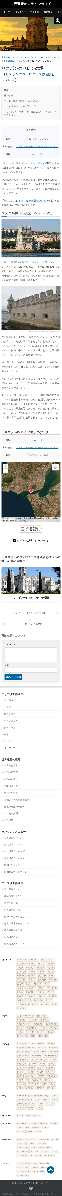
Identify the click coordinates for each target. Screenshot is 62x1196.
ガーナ (36, 1052)
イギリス (50, 964)
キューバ (55, 1139)
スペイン (32, 980)
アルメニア (31, 964)
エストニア (40, 968)
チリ (27, 1127)
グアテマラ (20, 1143)
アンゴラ (32, 1044)
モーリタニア (33, 1084)
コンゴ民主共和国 (50, 1056)
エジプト (50, 1044)
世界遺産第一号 (12, 909)
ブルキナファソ (22, 1076)
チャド (40, 1068)
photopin (51, 331)
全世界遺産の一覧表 (14, 806)
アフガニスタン (22, 1096)
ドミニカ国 (34, 1151)
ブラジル (46, 1127)
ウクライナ (30, 968)
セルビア (20, 984)
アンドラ (41, 964)
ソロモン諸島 (44, 1163)
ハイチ (54, 1151)
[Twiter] (31, 1188)
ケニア (19, 1056)
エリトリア (31, 1048)
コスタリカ (31, 1143)
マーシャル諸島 (39, 1171)
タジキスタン (38, 1024)
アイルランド (33, 960)
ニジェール (49, 1072)
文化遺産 (34, 12)
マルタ (19, 1000)
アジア (7, 707)
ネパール (20, 1028)
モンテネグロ (38, 1000)
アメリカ (20, 1115)
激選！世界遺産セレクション (19, 923)
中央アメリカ (11, 720)
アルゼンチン (21, 1123)
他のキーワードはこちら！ (17, 916)
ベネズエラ (20, 1131)
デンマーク (37, 984)
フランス (20, 992)
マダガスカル (51, 1076)
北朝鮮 (33, 1036)
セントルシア (47, 1147)
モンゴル (50, 1032)
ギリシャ (50, 972)
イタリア (20, 968)
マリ (27, 1080)
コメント (10, 644)
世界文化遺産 (11, 765)
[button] (31, 490)
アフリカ (8, 741)
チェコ (28, 984)
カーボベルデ (53, 1048)
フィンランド (51, 988)
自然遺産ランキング (14, 851)
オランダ (50, 968)
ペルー (30, 1131)
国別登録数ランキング (15, 872)
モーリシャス (21, 1084)
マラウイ (20, 1080)
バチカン (41, 988)
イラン (37, 1100)
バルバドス (20, 1155)
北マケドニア (21, 1008)
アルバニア (20, 964)
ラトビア (49, 1000)
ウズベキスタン (42, 1016)
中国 (26, 1036)
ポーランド (52, 996)
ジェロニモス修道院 (39, 163)
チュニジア (49, 1068)
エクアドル (43, 1123)
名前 (7, 665)
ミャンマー (40, 1032)
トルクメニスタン (52, 1024)
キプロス (32, 972)
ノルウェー (20, 988)
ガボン (19, 1052)
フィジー (28, 1171)
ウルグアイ (33, 1123)
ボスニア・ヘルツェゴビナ (26, 996)
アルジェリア (21, 1044)
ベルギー (50, 992)
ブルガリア (30, 992)
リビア (43, 1084)
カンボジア (33, 1020)
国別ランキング (12, 865)
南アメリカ (9, 727)
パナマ (30, 1155)
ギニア (43, 1052)
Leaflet (7, 518)
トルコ (40, 1104)
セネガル (52, 1064)
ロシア (54, 1004)
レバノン (40, 1108)
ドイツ (46, 984)
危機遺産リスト (12, 786)
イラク (30, 1100)
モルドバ (28, 1000)
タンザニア (31, 1068)
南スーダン (51, 1088)
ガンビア (28, 1052)
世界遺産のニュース (14, 944)
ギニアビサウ (53, 1052)
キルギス (41, 972)
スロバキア (42, 980)
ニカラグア (45, 1151)
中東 (6, 734)
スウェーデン (21, 980)
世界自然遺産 (11, 772)
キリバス (34, 1163)
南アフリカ (40, 1088)
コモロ (27, 1056)
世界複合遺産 (11, 779)
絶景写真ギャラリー (14, 930)
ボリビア (38, 1131)
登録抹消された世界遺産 (16, 799)
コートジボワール (23, 1060)
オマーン (46, 1100)
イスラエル (20, 1100)
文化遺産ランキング (14, 844)
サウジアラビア (22, 1104)
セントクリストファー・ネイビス (28, 1147)
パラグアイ (36, 1127)
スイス (51, 976)
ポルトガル (37, 154)
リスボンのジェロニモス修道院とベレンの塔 (37, 146)
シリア (33, 1104)
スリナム (20, 1127)
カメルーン (42, 1048)
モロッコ (47, 1080)
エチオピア (20, 1048)
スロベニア (52, 980)
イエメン (55, 1096)
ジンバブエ (33, 1064)
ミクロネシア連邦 (23, 1175)
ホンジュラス (48, 1155)
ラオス (19, 1036)
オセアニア (9, 748)
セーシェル (20, 1068)
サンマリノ (31, 976)
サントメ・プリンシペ (39, 1060)
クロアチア (20, 976)
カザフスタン (21, 1020)
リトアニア (20, 1004)
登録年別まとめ (12, 889)
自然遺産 (48, 12)
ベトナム (20, 1032)
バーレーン (49, 1104)
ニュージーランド (23, 1167)
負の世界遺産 (11, 793)
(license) (57, 331)
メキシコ (37, 1115)
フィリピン (54, 1028)
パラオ (19, 1171)
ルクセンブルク (33, 1004)
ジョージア (42, 976)
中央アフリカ (29, 1088)
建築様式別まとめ (13, 896)
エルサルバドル (43, 1139)
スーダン (43, 1064)
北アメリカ (9, 714)
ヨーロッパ (9, 700)
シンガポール (44, 1020)
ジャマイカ (42, 1143)
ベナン (33, 1076)
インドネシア (29, 1016)
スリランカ (20, 1024)
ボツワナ (41, 1076)
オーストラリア (22, 1163)
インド (19, 1016)
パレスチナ (20, 1108)
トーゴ (19, 1072)
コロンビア (54, 1123)
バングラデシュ (31, 1028)
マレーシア (30, 1032)
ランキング (20, 12)
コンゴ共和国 (36, 1056)
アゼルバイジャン (47, 960)
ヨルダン (31, 1108)
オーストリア (21, 972)
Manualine (41, 331)
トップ (7, 12)
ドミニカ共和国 (22, 1151)
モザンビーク (36, 1080)
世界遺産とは (11, 820)
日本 (39, 1036)
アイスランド (21, 960)
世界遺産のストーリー (15, 937)
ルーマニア (45, 1004)
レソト (19, 1088)
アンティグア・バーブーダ (26, 1139)
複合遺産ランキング (14, 858)
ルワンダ (52, 1084)
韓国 (46, 1036)
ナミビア (40, 1072)
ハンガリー (31, 988)
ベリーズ (38, 1155)
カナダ (28, 1115)
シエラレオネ (21, 1064)
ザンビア (53, 1060)
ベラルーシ (40, 992)
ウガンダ (41, 1044)
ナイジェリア (29, 1072)
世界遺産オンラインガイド (31, 4)
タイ (29, 1024)
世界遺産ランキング (14, 837)
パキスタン (43, 1028)
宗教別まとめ (11, 903)
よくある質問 (11, 813)
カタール (55, 1100)
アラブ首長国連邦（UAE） (40, 1096)
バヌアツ (35, 1167)
